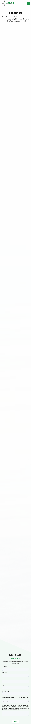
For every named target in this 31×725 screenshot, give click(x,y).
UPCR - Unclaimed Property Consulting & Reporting (8, 3)
